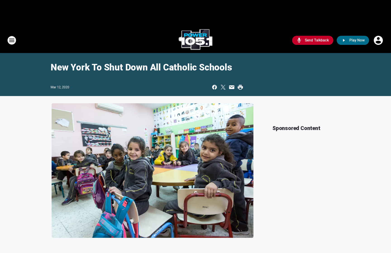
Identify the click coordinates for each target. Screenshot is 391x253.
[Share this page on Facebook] (214, 87)
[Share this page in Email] (232, 87)
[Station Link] (195, 40)
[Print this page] (240, 87)
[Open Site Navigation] (11, 40)
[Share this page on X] (223, 87)
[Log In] (379, 40)
